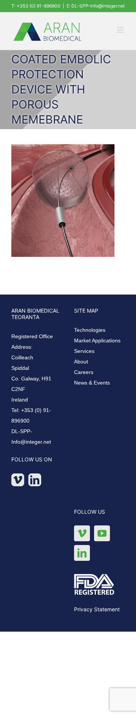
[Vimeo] (17, 479)
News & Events (92, 383)
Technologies (89, 330)
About (81, 362)
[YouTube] (102, 533)
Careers (83, 372)
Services (84, 351)
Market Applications (97, 340)
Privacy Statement (97, 609)
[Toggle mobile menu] (121, 30)
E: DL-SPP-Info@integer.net (95, 6)
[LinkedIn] (34, 479)
